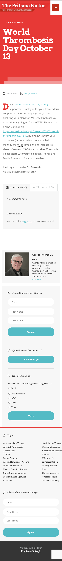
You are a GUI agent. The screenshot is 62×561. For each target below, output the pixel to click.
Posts (44, 469)
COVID (6, 454)
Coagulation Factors (52, 451)
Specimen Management (14, 477)
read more (36, 279)
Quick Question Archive (14, 473)
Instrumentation (50, 462)
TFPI (13, 402)
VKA (13, 406)
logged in (27, 221)
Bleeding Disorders (51, 447)
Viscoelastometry (50, 480)
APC (13, 398)
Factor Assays (10, 458)
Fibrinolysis (48, 458)
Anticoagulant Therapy (14, 443)
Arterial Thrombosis (13, 447)
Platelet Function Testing (15, 469)
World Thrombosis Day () (31, 104)
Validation (8, 480)
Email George (31, 359)
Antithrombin (18, 393)
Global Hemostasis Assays (16, 462)
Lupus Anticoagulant (13, 466)
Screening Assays (50, 473)
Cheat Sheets (9, 451)
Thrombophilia (45, 187)
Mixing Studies (49, 466)
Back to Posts (15, 22)
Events (45, 454)
